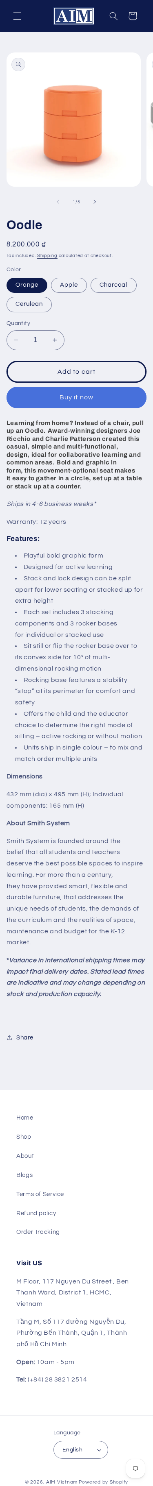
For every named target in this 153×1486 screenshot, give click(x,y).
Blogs (24, 1175)
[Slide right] (95, 202)
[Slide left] (58, 202)
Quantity (18, 323)
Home (24, 1118)
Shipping (47, 255)
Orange (27, 285)
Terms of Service (40, 1194)
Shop (23, 1137)
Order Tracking (38, 1232)
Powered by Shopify (103, 1482)
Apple (69, 285)
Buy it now (76, 397)
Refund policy (36, 1213)
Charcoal (113, 285)
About (25, 1156)
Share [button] (24, 1038)
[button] (17, 16)
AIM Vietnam (62, 1482)
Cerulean (29, 304)
